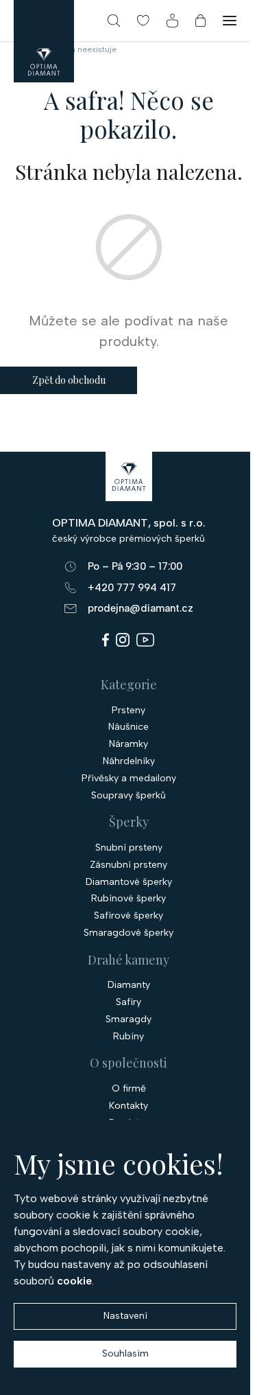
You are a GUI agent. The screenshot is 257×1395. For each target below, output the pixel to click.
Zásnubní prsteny (128, 865)
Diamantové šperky (129, 882)
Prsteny (128, 710)
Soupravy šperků (128, 795)
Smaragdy (128, 1019)
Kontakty (128, 1105)
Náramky (128, 744)
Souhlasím (125, 1353)
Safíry (128, 1002)
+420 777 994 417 (132, 587)
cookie (74, 1280)
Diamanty (129, 985)
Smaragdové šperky (128, 932)
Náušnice (128, 727)
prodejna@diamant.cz (140, 608)
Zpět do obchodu (69, 380)
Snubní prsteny (128, 847)
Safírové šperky (128, 915)
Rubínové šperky (128, 898)
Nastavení (125, 1316)
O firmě (129, 1088)
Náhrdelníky (129, 761)
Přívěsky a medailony (129, 778)
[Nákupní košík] (200, 20)
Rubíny (128, 1036)
